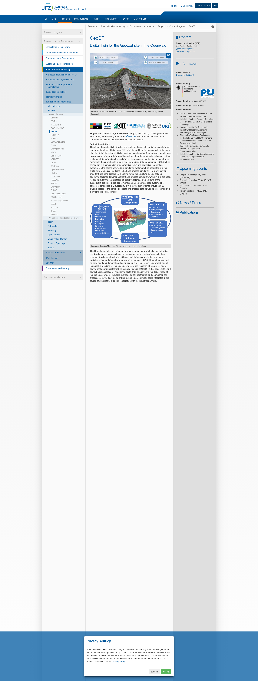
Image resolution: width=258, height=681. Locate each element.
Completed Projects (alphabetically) (64, 217)
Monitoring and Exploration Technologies (59, 85)
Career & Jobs (141, 18)
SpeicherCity (56, 155)
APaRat (54, 121)
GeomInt (54, 214)
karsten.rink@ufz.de (186, 51)
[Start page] (46, 18)
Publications (53, 226)
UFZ (54, 18)
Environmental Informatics (58, 101)
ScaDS (53, 204)
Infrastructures (81, 18)
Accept (166, 671)
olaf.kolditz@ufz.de (186, 48)
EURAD (54, 190)
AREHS (54, 183)
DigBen (54, 145)
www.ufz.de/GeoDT (186, 75)
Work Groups (54, 106)
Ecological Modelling (56, 91)
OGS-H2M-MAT (57, 128)
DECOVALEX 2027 (58, 142)
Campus (54, 117)
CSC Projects (56, 197)
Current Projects (56, 114)
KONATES (55, 159)
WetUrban (55, 166)
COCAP (50, 263)
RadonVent (55, 180)
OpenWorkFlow (57, 169)
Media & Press (112, 18)
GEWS (53, 162)
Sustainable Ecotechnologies (59, 63)
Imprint (173, 5)
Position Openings (56, 243)
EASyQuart (55, 186)
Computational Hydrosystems (60, 79)
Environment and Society (57, 268)
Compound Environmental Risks (61, 74)
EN (215, 5)
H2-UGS (54, 207)
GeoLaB (132, 136)
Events (126, 18)
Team (50, 221)
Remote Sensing (54, 96)
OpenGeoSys (54, 234)
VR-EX (53, 152)
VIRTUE (54, 138)
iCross (53, 211)
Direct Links (202, 5)
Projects (51, 110)
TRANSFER (56, 124)
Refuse (154, 671)
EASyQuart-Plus (57, 148)
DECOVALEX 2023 (58, 193)
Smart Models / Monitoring (58, 69)
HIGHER (54, 173)
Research (65, 18)
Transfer (96, 18)
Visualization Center (57, 238)
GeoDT (54, 131)
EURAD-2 (55, 135)
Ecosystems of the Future (58, 46)
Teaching (52, 230)
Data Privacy (187, 5)
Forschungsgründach (59, 200)
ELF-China (55, 176)
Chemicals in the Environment (60, 58)
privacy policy (119, 661)
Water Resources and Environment (62, 52)
